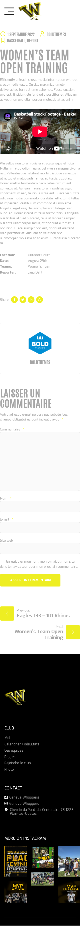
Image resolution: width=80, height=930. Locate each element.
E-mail (6, 519)
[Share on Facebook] (14, 299)
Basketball (16, 40)
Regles (10, 756)
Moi (7, 737)
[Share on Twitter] (23, 299)
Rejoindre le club (17, 763)
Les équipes (13, 750)
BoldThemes (56, 34)
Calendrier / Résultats (21, 744)
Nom (5, 498)
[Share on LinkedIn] (31, 299)
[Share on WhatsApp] (39, 299)
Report (32, 40)
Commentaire (12, 429)
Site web (6, 540)
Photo (9, 769)
